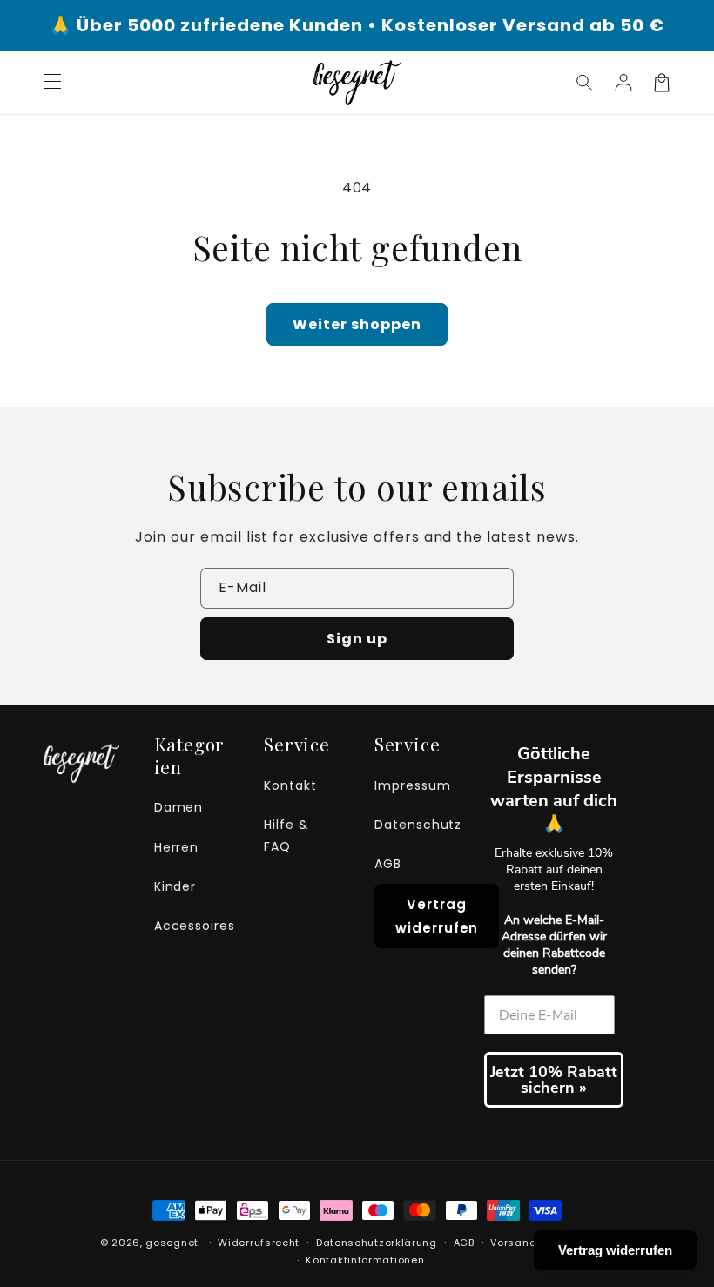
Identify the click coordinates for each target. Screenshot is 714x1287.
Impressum (412, 785)
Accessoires (195, 925)
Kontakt (290, 785)
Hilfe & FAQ (286, 835)
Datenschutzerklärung (376, 1243)
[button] (585, 83)
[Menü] (52, 83)
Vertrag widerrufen (437, 916)
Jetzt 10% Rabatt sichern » (553, 1079)
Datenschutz (418, 824)
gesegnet (172, 1243)
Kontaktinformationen (365, 1260)
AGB (387, 864)
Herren (176, 847)
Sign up (357, 639)
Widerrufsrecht (259, 1243)
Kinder (175, 886)
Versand (513, 1243)
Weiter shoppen (357, 324)
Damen (179, 807)
